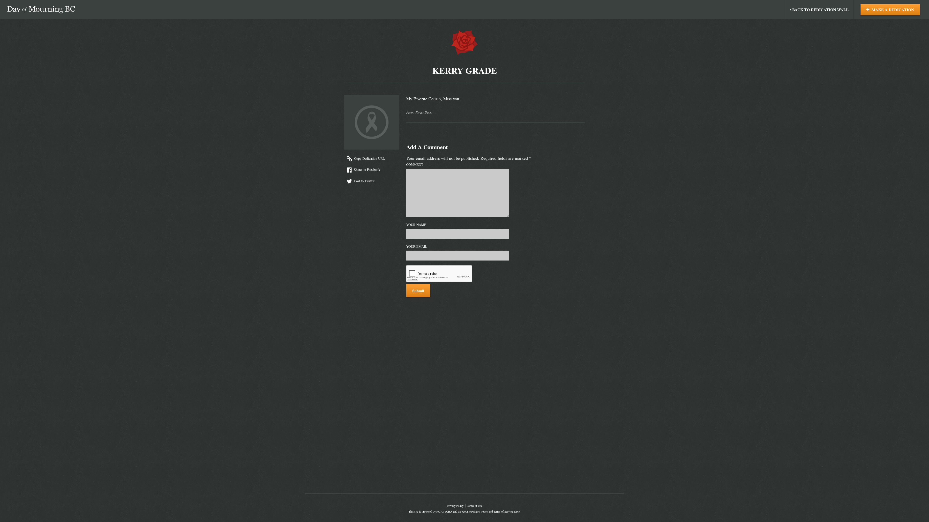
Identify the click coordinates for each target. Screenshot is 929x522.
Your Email (416, 246)
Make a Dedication (892, 9)
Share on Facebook (366, 169)
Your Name (416, 224)
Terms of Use (474, 506)
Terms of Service (503, 511)
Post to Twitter (364, 181)
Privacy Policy (455, 506)
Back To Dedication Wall (820, 9)
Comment (414, 164)
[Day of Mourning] (41, 10)
